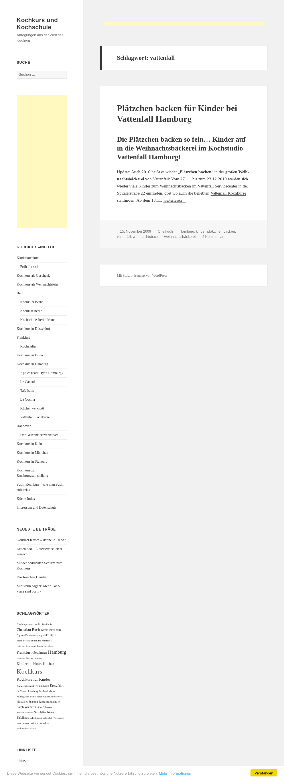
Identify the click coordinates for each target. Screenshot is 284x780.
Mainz (52, 691)
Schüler (38, 707)
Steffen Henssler (25, 712)
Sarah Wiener (25, 707)
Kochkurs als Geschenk (33, 275)
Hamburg (57, 652)
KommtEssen (42, 686)
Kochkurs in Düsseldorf (33, 328)
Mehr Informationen (175, 773)
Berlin (21, 293)
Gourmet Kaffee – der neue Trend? (41, 540)
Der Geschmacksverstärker (39, 435)
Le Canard (27, 382)
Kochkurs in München (32, 452)
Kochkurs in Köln (29, 444)
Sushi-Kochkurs (44, 712)
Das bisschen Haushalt (32, 577)
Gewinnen (39, 652)
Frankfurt (23, 337)
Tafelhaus (27, 390)
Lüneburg (33, 691)
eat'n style (49, 635)
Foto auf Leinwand (26, 646)
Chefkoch (165, 231)
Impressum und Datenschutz (36, 507)
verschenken (23, 723)
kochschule (26, 685)
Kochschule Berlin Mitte (37, 320)
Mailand (43, 691)
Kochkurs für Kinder (33, 679)
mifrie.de (23, 761)
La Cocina (27, 399)
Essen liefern (23, 640)
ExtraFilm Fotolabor (41, 640)
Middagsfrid (23, 696)
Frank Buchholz (45, 646)
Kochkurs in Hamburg (32, 364)
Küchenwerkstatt (32, 408)
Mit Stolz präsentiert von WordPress (142, 275)
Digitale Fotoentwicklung (30, 635)
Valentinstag (36, 718)
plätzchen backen (27, 701)
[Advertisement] (184, 25)
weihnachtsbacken (39, 723)
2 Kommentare (213, 237)
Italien (30, 658)
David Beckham (51, 629)
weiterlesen (174, 200)
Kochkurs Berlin (31, 302)
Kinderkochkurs (28, 258)
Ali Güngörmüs (25, 624)
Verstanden (263, 773)
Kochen (48, 664)
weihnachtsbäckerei (27, 728)
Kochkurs (29, 671)
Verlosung (58, 718)
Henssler (21, 658)
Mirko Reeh (36, 696)
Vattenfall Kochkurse (35, 417)
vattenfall (47, 718)
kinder (38, 658)
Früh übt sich (29, 266)
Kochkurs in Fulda (30, 355)
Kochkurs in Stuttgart (32, 461)
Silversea (47, 707)
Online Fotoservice (53, 696)
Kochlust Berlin (31, 311)
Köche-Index (26, 498)
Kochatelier (28, 346)
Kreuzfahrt (56, 685)
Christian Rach (28, 629)
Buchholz (47, 624)
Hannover (24, 426)
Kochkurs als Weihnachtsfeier (37, 284)
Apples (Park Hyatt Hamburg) (41, 373)
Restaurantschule (49, 701)
